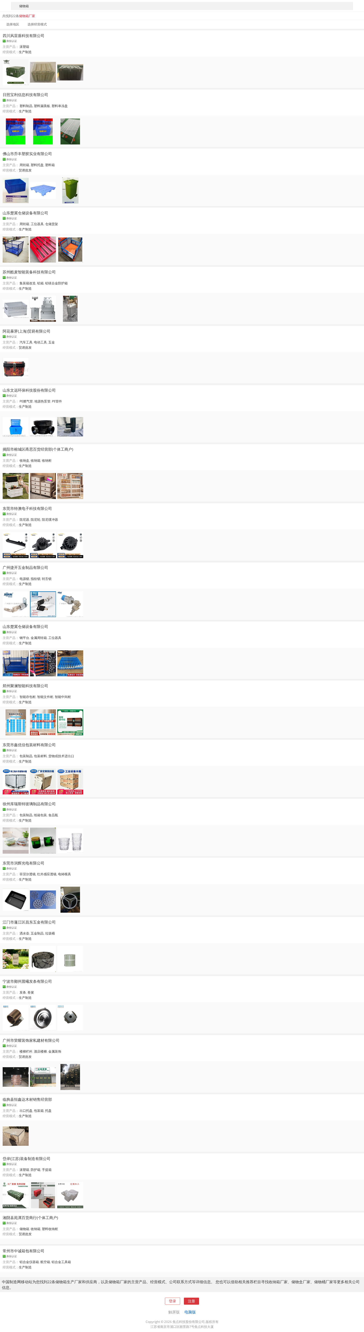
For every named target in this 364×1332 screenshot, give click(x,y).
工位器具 (37, 224)
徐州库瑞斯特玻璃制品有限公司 (29, 803)
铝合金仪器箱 (29, 1262)
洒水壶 (24, 933)
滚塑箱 (24, 46)
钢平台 (24, 638)
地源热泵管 (42, 401)
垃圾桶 (50, 933)
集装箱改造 (28, 283)
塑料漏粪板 (42, 106)
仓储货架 (51, 224)
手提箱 (47, 1169)
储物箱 (24, 1229)
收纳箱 (35, 460)
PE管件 (57, 401)
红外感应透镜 (46, 874)
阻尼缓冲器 (50, 519)
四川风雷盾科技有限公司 (23, 35)
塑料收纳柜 (50, 1229)
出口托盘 (26, 1110)
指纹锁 (35, 578)
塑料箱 (50, 165)
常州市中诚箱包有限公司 (23, 1250)
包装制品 (26, 756)
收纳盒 (24, 460)
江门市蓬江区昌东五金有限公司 (29, 922)
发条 (23, 992)
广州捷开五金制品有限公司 (25, 567)
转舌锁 (47, 578)
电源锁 (24, 578)
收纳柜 (47, 460)
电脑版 (190, 1312)
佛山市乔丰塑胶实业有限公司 (27, 153)
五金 (51, 342)
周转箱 (24, 165)
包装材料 (40, 756)
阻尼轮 (35, 519)
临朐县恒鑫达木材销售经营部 (27, 1099)
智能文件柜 (45, 697)
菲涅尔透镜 (28, 874)
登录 (172, 1301)
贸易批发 (25, 170)
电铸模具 (64, 874)
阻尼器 (24, 519)
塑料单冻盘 (60, 106)
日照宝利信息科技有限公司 (25, 94)
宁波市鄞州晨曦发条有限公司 (27, 981)
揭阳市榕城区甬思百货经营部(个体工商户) (38, 449)
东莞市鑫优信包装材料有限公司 (29, 744)
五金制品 (37, 933)
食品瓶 (53, 815)
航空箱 (45, 1262)
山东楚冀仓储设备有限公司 (25, 212)
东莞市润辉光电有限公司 (23, 863)
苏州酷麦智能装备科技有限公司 (29, 271)
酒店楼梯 (40, 1051)
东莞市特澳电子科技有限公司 (27, 508)
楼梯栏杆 (26, 1051)
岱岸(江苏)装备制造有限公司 (26, 1158)
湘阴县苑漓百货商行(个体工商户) (30, 1217)
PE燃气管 (26, 401)
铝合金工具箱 (61, 1262)
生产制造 (25, 52)
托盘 (48, 1110)
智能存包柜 (28, 697)
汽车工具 (26, 342)
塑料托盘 (37, 165)
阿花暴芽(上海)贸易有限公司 (26, 331)
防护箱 (35, 1169)
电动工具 (40, 342)
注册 (191, 1301)
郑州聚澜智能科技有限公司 (25, 685)
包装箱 (39, 1110)
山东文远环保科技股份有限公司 (29, 390)
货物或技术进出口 (61, 756)
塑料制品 (26, 106)
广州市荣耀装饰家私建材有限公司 (31, 1040)
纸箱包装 (40, 815)
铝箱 (40, 283)
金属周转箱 (39, 638)
